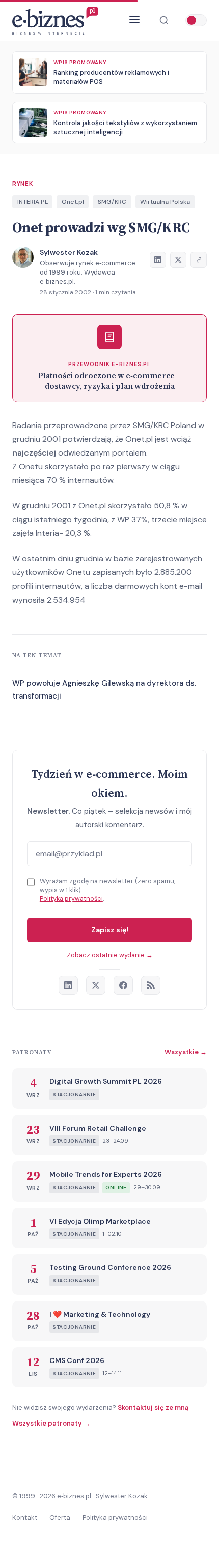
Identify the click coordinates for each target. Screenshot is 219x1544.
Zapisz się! (109, 929)
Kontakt (24, 1517)
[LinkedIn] (68, 985)
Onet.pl (73, 202)
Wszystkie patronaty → (51, 1423)
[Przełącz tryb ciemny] (196, 20)
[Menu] (134, 20)
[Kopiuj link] (198, 260)
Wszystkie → (186, 1052)
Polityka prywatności (71, 898)
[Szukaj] (164, 20)
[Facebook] (123, 985)
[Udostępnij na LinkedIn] (158, 260)
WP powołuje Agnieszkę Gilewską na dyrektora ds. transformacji (104, 690)
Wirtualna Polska (165, 202)
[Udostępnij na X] (178, 260)
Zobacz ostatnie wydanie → (110, 955)
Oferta (59, 1517)
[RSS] (150, 985)
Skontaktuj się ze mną (153, 1407)
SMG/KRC (112, 202)
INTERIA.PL (32, 202)
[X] (95, 985)
